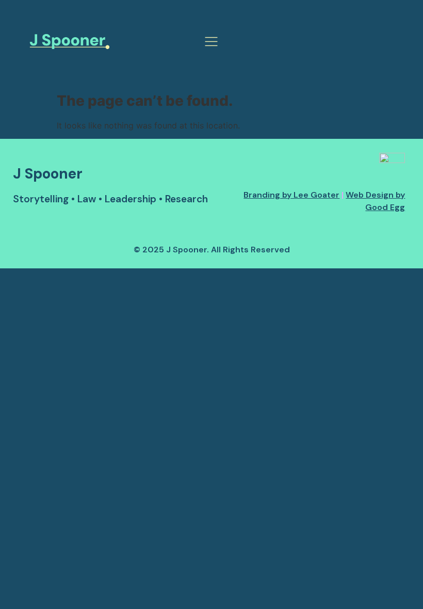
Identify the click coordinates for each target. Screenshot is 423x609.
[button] (211, 43)
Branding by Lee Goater (291, 194)
